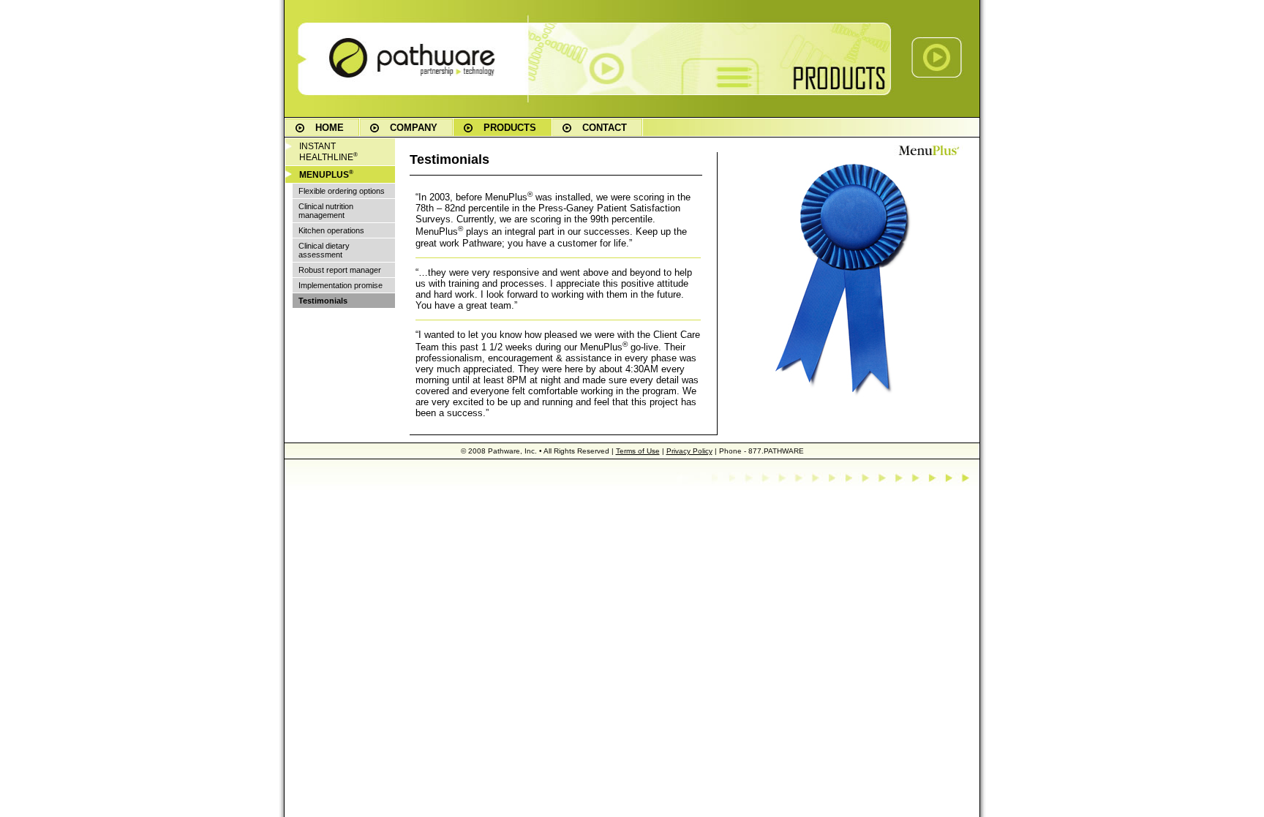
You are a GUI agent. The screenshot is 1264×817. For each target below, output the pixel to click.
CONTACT (604, 127)
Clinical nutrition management (325, 210)
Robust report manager (339, 270)
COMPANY (413, 127)
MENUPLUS (326, 174)
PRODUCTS (510, 127)
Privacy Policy (689, 451)
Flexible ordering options (341, 191)
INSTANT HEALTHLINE (328, 151)
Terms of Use (638, 451)
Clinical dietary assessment (324, 250)
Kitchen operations (331, 230)
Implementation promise (340, 285)
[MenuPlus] (928, 153)
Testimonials (322, 300)
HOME (329, 127)
